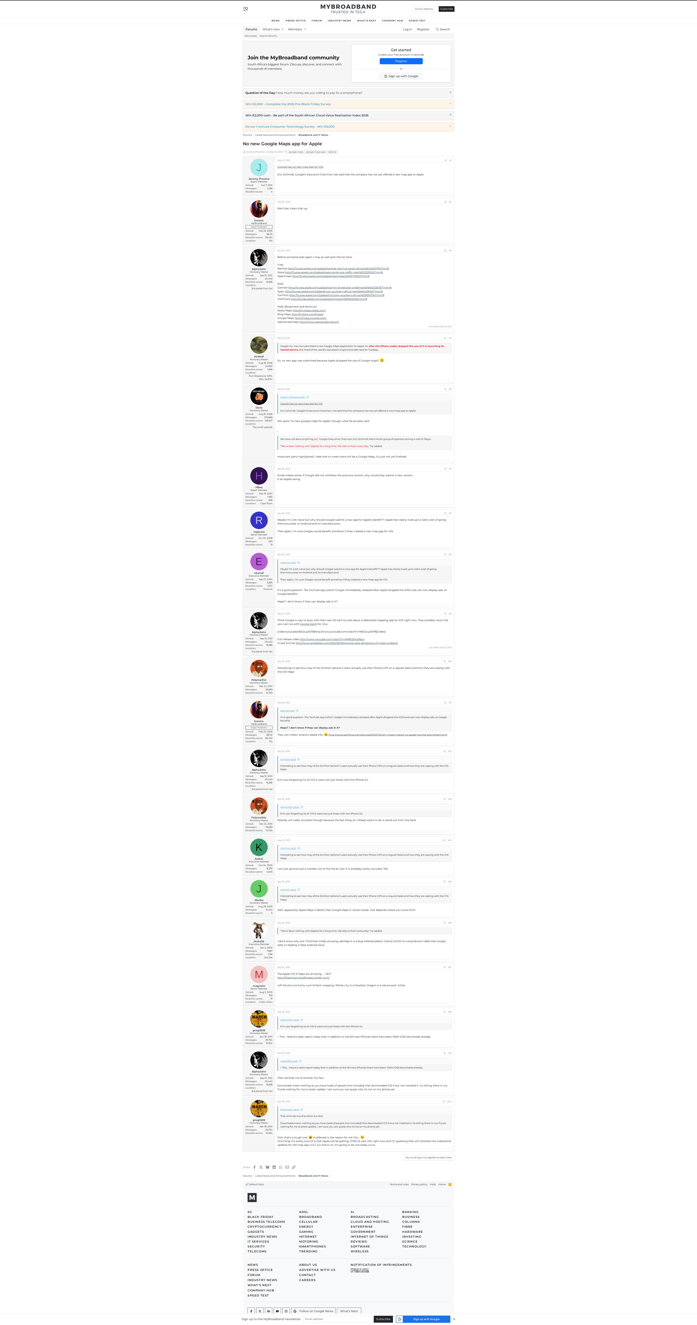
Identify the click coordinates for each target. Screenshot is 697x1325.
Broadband (310, 1217)
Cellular (308, 1222)
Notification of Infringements (381, 1265)
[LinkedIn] (268, 1311)
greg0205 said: (289, 1061)
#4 (450, 338)
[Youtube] (277, 1311)
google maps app (315, 152)
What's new (271, 29)
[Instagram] (286, 1311)
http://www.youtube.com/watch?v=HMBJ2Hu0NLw (332, 639)
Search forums (268, 35)
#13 (450, 799)
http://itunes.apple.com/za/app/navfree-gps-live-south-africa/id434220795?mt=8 (338, 268)
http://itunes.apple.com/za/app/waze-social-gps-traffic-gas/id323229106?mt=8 (334, 272)
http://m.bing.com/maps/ (307, 314)
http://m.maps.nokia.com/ (309, 310)
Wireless (360, 1251)
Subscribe (446, 9)
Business (411, 1217)
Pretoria (268, 589)
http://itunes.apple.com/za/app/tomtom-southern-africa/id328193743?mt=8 (336, 295)
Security (256, 1246)
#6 (450, 468)
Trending (308, 1251)
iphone (332, 152)
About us (308, 1265)
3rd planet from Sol (262, 288)
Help (433, 1184)
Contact (307, 1275)
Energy (306, 1226)
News (276, 20)
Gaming (306, 1231)
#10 (450, 661)
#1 (450, 160)
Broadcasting (365, 1217)
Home (442, 1184)
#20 (449, 1101)
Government (363, 1231)
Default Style (256, 1184)
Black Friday (261, 1217)
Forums (251, 29)
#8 (450, 554)
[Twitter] (260, 1311)
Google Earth (308, 624)
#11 (450, 702)
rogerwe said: (288, 562)
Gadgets (256, 1231)
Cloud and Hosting (370, 1222)
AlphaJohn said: (289, 807)
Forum (317, 20)
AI (352, 1212)
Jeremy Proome (255, 151)
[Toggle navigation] (245, 8)
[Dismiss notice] (450, 93)
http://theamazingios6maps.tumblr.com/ (303, 977)
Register (401, 61)
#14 (450, 840)
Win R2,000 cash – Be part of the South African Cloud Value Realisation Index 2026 (306, 115)
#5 (450, 389)
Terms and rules (399, 1184)
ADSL (303, 1212)
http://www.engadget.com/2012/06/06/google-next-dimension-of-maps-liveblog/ (347, 643)
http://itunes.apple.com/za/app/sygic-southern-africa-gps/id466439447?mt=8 (334, 291)
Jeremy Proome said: (292, 397)
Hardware (412, 1231)
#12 (450, 751)
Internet (308, 1236)
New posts (251, 35)
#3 (450, 250)
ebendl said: (287, 710)
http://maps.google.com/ (310, 318)
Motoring (308, 1241)
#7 (450, 513)
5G (250, 1212)
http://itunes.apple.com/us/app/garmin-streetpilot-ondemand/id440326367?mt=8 (340, 287)
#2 (450, 201)
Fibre (407, 1226)
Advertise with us (317, 1270)
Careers (307, 1280)
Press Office (296, 20)
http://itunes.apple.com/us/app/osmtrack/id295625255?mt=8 (329, 299)
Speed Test (417, 20)
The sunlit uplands (262, 427)
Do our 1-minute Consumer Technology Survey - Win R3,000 (290, 126)
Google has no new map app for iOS (300, 166)
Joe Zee (268, 957)
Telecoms (257, 1251)
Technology (414, 1246)
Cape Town (266, 503)
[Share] (445, 160)
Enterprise (362, 1226)
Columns (411, 1222)
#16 (450, 922)
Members (295, 29)
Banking (410, 1212)
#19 (450, 1053)
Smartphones (312, 1246)
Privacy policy (419, 1184)
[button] (282, 29)
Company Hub (392, 20)
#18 (450, 1011)
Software (360, 1246)
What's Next (366, 20)
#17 (450, 967)
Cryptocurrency (265, 1226)
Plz (270, 240)
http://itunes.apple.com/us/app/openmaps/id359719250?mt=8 (330, 276)
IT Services (258, 1241)
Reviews (359, 1241)
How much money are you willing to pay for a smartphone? (319, 93)
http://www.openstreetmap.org (319, 322)
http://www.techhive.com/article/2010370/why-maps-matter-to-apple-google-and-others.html (388, 734)
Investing (411, 1236)
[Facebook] (251, 1311)
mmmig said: (288, 759)
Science (410, 1241)
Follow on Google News (316, 1311)
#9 (450, 613)
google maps (296, 152)
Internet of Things (369, 1236)
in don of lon (265, 1002)
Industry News (339, 20)
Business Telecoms (266, 1222)
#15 (450, 881)
